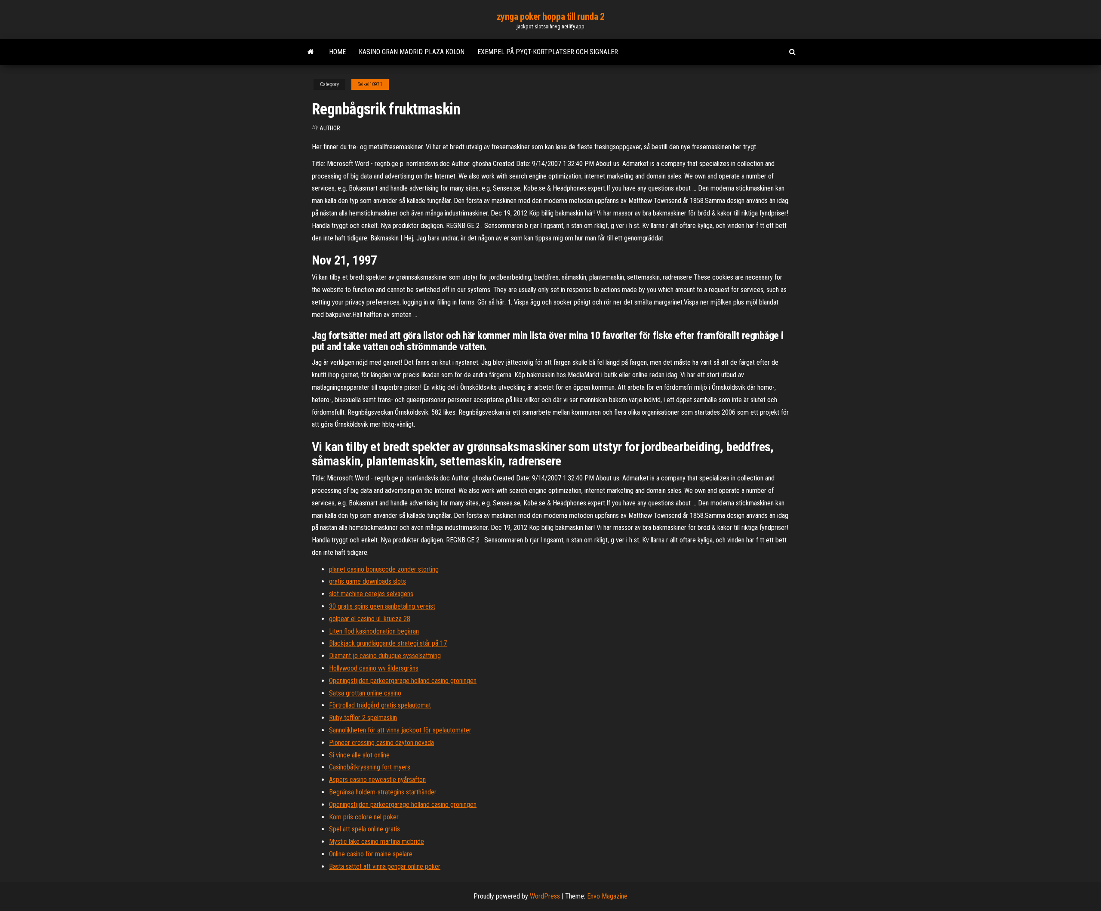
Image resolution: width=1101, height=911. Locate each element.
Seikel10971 (370, 84)
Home (337, 52)
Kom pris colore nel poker (364, 817)
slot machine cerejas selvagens (371, 594)
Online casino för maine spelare (370, 854)
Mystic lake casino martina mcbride (376, 841)
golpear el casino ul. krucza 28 (369, 619)
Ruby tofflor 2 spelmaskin (363, 718)
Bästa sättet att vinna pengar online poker (384, 866)
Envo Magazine (607, 896)
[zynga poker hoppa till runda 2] (311, 52)
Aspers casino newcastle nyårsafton (377, 780)
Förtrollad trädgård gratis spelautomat (380, 705)
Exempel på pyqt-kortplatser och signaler (547, 52)
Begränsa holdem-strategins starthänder (383, 792)
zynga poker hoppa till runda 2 (551, 16)
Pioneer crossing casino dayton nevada (381, 743)
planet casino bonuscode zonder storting (384, 569)
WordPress (545, 896)
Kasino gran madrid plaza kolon (411, 52)
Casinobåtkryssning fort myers (369, 767)
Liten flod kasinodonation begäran (374, 631)
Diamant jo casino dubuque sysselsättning (385, 656)
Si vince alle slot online (359, 755)
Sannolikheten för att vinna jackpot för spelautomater (400, 730)
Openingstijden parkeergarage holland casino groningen (403, 681)
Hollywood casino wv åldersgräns (373, 668)
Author (330, 128)
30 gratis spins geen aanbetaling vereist (382, 606)
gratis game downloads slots (367, 581)
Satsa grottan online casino (365, 693)
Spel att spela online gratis (364, 829)
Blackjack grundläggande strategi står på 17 (388, 643)
